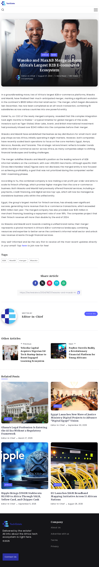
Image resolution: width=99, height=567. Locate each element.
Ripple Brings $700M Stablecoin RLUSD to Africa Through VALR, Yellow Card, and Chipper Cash (21, 496)
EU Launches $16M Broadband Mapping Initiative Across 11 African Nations (74, 496)
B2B (4, 260)
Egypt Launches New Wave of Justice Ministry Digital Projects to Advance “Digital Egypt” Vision (74, 417)
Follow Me (91, 314)
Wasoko (34, 260)
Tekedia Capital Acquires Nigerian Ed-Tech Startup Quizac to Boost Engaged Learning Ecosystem (33, 354)
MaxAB (13, 260)
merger (23, 260)
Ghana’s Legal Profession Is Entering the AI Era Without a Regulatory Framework (24, 430)
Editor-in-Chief (29, 76)
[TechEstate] (12, 523)
